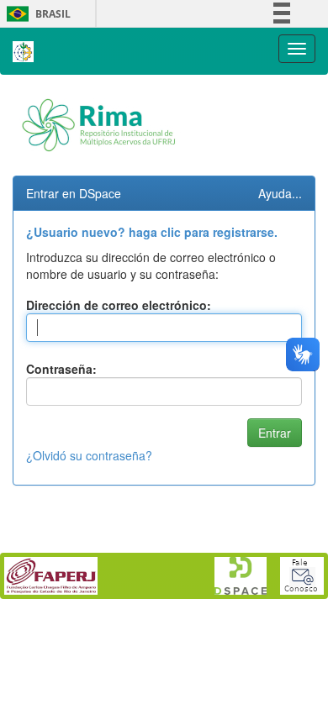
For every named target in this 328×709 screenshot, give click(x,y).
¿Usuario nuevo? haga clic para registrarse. (152, 231)
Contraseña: (61, 368)
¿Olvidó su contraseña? (89, 455)
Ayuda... (280, 193)
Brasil (35, 14)
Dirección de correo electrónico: (118, 305)
